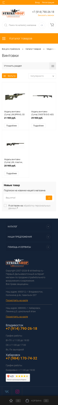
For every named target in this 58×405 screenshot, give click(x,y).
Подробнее (11, 125)
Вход (37, 2)
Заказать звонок (46, 15)
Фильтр (12, 76)
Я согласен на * (29, 206)
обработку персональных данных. (29, 206)
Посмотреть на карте (17, 300)
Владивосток (14, 325)
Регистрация (48, 2)
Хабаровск (13, 355)
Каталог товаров (20, 38)
